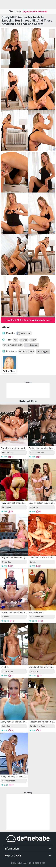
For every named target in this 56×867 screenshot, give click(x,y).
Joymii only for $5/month (34, 11)
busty (33, 339)
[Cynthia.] (14, 644)
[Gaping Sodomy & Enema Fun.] (14, 589)
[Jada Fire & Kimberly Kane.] (42, 644)
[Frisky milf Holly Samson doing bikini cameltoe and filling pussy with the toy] (14, 754)
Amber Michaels (26, 351)
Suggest (33, 345)
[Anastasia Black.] (42, 589)
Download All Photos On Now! (28, 320)
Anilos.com (26, 333)
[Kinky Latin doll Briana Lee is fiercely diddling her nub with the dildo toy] (14, 480)
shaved (23, 339)
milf (15, 339)
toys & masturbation (12, 345)
